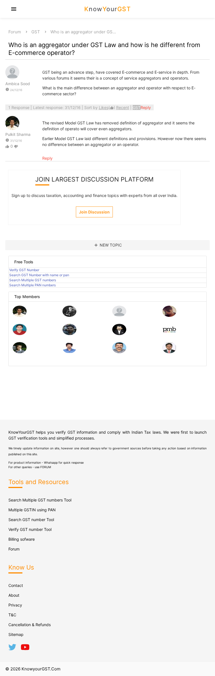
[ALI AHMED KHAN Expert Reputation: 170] (169, 351)
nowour (107, 9)
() (107, 107)
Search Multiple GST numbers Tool (39, 500)
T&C (12, 614)
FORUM (45, 467)
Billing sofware (21, 539)
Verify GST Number (24, 270)
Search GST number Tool (31, 519)
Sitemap (16, 634)
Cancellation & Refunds (29, 624)
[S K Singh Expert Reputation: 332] (69, 333)
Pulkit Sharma (18, 134)
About (13, 595)
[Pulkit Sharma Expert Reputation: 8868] (20, 315)
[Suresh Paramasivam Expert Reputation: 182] (69, 351)
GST (35, 31)
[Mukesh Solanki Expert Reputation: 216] (20, 351)
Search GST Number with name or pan (39, 275)
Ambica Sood (17, 83)
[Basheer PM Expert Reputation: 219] (169, 333)
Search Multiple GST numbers (32, 280)
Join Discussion (94, 212)
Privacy (15, 605)
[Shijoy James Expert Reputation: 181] (119, 351)
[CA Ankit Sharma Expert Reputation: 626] (20, 333)
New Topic (108, 245)
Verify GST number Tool (30, 529)
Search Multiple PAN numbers (32, 285)
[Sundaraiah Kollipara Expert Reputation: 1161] (119, 315)
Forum (14, 31)
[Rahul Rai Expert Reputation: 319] (119, 333)
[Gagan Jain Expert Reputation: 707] (169, 315)
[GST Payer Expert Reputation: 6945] (69, 315)
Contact (15, 585)
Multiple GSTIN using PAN (32, 509)
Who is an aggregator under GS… (83, 31)
